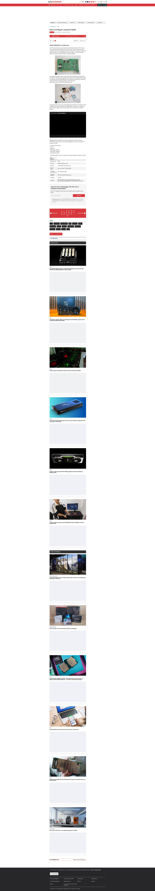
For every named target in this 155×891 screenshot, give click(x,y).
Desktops (81, 4)
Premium (100, 5)
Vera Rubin (99, 22)
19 (64, 212)
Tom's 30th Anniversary (62, 22)
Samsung (75, 223)
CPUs (58, 4)
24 (61, 214)
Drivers (63, 229)
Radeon (58, 229)
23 (73, 212)
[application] (68, 125)
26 (66, 214)
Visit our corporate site (96, 869)
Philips (80, 223)
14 (66, 210)
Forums (104, 5)
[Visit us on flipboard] (93, 2)
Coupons (93, 4)
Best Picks (53, 4)
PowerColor (70, 226)
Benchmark (52, 226)
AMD (68, 229)
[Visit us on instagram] (89, 2)
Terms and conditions (54, 878)
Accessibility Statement (54, 881)
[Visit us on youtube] (91, 2)
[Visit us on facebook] (86, 2)
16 (71, 210)
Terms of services (66, 198)
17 (73, 210)
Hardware (52, 229)
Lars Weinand (58, 32)
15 (69, 210)
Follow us (77, 40)
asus (51, 223)
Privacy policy (80, 878)
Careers (51, 884)
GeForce (64, 226)
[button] (104, 1)
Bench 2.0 (73, 22)
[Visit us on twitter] (87, 2)
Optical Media (64, 223)
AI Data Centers (90, 22)
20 (66, 212)
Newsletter (83, 40)
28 (71, 214)
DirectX (59, 226)
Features (52, 32)
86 (67, 215)
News (72, 4)
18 (61, 212)
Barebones (77, 226)
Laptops (76, 4)
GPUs (61, 4)
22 (71, 212)
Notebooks (56, 223)
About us (79, 881)
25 (64, 214)
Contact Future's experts (69, 878)
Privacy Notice (56, 199)
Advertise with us (67, 881)
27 (69, 214)
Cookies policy (94, 878)
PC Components (66, 4)
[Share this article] (51, 41)
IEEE (70, 223)
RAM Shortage (81, 22)
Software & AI (87, 4)
